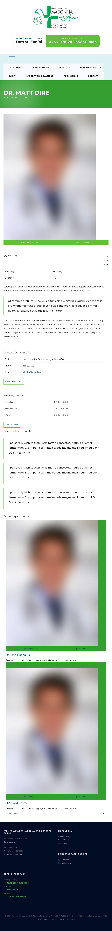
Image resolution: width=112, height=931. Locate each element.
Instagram (64, 863)
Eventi (12, 76)
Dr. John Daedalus (18, 655)
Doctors (13, 98)
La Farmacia (16, 67)
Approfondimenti (87, 67)
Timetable (81, 649)
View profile (13, 813)
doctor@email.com (33, 372)
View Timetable (11, 424)
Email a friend (82, 243)
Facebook (64, 860)
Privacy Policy (64, 836)
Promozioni (71, 76)
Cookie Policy (63, 840)
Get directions (9, 842)
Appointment (31, 649)
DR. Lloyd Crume (17, 803)
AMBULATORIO (41, 67)
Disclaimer (62, 843)
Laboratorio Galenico (40, 76)
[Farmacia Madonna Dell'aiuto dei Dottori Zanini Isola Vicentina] (56, 20)
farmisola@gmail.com (13, 854)
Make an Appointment (30, 243)
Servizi (63, 67)
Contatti (93, 76)
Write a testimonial (13, 382)
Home (6, 98)
